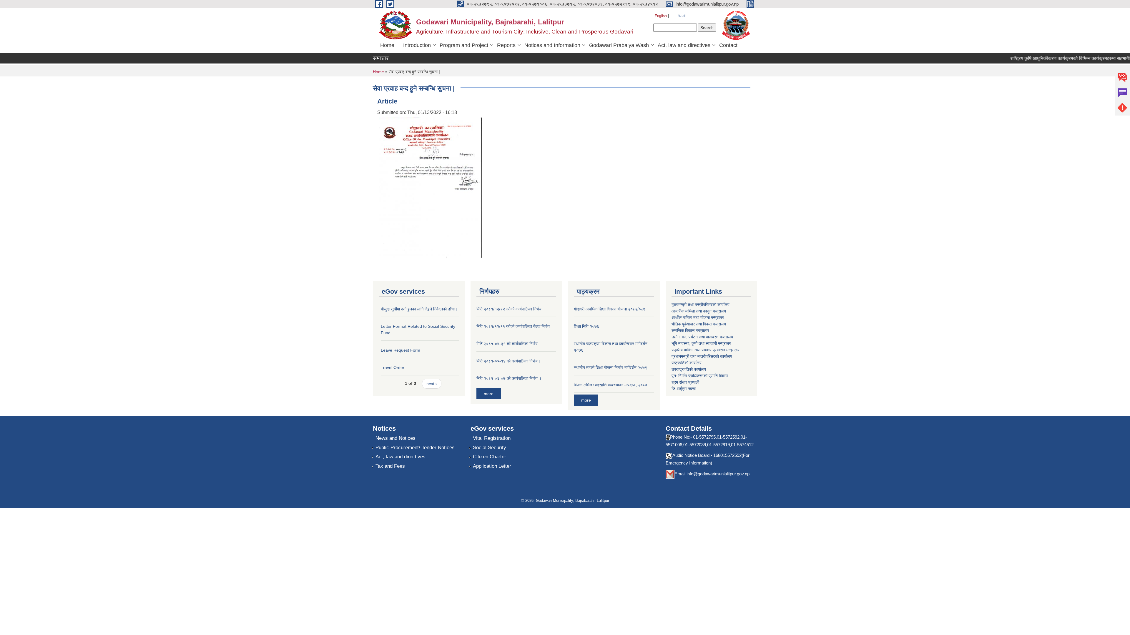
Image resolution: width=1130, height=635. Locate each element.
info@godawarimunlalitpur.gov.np (718, 473)
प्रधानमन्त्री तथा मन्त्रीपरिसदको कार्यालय (702, 356)
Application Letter (492, 466)
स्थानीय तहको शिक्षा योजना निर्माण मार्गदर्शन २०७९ (610, 367)
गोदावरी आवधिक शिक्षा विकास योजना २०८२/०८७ (610, 309)
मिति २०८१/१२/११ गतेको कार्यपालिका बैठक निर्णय (513, 326)
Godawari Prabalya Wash (619, 45)
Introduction (417, 45)
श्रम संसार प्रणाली (685, 382)
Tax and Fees (390, 466)
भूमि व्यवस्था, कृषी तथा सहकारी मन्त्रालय (701, 343)
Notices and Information (552, 45)
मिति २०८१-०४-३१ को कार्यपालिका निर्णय (507, 343)
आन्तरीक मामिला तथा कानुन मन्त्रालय (699, 311)
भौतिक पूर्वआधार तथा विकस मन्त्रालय (699, 324)
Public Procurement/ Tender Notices (415, 447)
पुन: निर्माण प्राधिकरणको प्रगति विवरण (700, 375)
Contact (728, 45)
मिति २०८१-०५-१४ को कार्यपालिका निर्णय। (508, 361)
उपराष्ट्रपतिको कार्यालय (689, 369)
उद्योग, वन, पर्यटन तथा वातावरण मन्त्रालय (702, 337)
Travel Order (392, 367)
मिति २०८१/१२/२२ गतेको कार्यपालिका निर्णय (508, 309)
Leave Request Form (400, 350)
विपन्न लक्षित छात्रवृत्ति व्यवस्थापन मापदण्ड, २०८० (610, 384)
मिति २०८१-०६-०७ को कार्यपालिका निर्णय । (508, 378)
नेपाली (682, 16)
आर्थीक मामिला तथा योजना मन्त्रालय (698, 317)
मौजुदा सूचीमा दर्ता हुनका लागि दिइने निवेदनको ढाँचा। (419, 309)
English (661, 16)
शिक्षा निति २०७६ (586, 326)
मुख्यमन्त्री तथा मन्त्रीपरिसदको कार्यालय (700, 304)
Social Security (489, 447)
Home (387, 45)
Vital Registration (492, 438)
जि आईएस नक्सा (684, 388)
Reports (506, 45)
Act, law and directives (684, 45)
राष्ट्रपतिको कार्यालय (687, 362)
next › (431, 383)
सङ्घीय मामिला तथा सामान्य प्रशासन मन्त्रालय (706, 349)
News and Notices (395, 438)
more (488, 393)
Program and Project (464, 45)
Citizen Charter (489, 456)
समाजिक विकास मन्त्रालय (690, 330)
